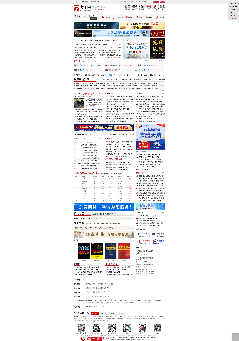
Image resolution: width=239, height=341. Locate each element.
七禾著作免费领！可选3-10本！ (146, 116)
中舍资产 (124, 83)
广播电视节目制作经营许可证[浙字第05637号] (146, 335)
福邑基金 (96, 85)
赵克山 (111, 228)
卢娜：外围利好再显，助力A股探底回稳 (117, 109)
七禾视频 (162, 6)
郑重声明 (147, 337)
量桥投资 (109, 83)
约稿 (90, 16)
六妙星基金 (77, 83)
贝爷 (90, 88)
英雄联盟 (107, 17)
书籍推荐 (77, 240)
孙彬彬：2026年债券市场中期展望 (116, 104)
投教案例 (156, 8)
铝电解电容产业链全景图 (113, 272)
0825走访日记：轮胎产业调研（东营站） (86, 50)
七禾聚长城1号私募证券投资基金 (89, 166)
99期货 (106, 284)
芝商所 (95, 218)
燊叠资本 (115, 85)
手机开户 (233, 12)
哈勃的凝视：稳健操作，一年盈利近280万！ (150, 159)
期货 (112, 79)
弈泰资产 (147, 85)
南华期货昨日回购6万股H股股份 (146, 216)
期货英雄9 (111, 260)
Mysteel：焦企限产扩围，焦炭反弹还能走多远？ (113, 57)
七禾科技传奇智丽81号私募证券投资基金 (89, 158)
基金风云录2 (124, 260)
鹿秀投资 (150, 83)
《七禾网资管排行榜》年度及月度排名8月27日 (150, 181)
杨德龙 (106, 228)
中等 (137, 79)
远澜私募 (102, 83)
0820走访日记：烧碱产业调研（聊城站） (86, 57)
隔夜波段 (124, 79)
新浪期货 (94, 284)
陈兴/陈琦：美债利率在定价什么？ (116, 111)
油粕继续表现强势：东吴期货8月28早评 (117, 162)
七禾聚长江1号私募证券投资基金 (89, 160)
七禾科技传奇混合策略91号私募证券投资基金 (89, 163)
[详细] (93, 106)
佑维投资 (83, 85)
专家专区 (81, 223)
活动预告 (162, 9)
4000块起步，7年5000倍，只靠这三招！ (86, 119)
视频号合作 (233, 6)
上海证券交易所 (157, 300)
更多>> (163, 75)
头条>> (120, 44)
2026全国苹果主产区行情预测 (107, 52)
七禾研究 (127, 6)
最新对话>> (80, 89)
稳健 (134, 79)
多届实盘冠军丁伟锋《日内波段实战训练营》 (150, 97)
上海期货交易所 (102, 300)
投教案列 (77, 264)
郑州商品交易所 (112, 300)
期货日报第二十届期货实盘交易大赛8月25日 (150, 195)
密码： (139, 1)
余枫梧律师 (131, 337)
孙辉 (86, 88)
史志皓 (126, 88)
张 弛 (85, 228)
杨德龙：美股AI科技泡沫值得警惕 (116, 106)
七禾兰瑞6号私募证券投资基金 (89, 153)
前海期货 (106, 288)
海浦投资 (134, 85)
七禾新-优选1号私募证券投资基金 (89, 145)
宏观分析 (161, 17)
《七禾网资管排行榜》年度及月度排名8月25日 (150, 200)
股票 (108, 79)
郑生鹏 (121, 88)
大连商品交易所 (122, 300)
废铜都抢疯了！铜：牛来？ (114, 151)
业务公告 (153, 337)
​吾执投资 (137, 83)
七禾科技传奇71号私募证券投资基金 (89, 150)
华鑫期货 (89, 218)
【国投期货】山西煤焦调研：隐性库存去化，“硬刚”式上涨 (116, 55)
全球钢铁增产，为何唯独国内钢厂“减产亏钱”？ (88, 55)
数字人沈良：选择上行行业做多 (120, 75)
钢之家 (87, 296)
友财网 (111, 284)
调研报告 (127, 9)
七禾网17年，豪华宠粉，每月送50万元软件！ (150, 109)
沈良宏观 (127, 8)
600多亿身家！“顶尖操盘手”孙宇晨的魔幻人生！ (98, 41)
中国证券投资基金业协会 (144, 302)
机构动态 (139, 213)
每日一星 (156, 6)
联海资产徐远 (110, 88)
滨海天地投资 (117, 83)
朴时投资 (150, 88)
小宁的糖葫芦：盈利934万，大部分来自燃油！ (150, 162)
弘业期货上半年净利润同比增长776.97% (148, 220)
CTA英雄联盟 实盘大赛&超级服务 (86, 173)
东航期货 (76, 218)
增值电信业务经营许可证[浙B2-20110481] (124, 335)
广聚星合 (141, 85)
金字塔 (95, 306)
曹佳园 (103, 88)
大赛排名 (134, 8)
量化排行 (148, 9)
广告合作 (137, 337)
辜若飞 (156, 83)
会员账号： (124, 1)
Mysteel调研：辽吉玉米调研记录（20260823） (112, 48)
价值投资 (134, 9)
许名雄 (97, 83)
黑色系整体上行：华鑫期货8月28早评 (148, 218)
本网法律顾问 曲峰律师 (122, 337)
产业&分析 (158, 79)
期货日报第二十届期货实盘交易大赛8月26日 (150, 186)
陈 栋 (76, 228)
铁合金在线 (98, 296)
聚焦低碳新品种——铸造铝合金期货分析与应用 (151, 114)
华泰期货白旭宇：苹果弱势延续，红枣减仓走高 (119, 118)
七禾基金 (148, 8)
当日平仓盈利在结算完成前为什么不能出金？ (88, 269)
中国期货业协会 (110, 302)
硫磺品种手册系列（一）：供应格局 (116, 269)
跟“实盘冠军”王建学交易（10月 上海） (148, 99)
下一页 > (161, 60)
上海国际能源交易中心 (134, 300)
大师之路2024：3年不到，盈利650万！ (117, 156)
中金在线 (100, 284)
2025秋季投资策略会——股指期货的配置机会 (150, 111)
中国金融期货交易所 (91, 300)
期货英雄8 (97, 260)
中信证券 (88, 292)
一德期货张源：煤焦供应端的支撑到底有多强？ (119, 101)
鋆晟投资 (131, 88)
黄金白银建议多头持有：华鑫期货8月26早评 (118, 165)
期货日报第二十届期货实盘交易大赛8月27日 (150, 176)
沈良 (94, 16)
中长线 (130, 79)
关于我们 (142, 337)
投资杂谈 (84, 44)
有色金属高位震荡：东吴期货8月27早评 (148, 225)
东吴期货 (83, 218)
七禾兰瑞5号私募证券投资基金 (89, 155)
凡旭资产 (91, 83)
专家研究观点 (110, 94)
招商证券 (94, 292)
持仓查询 (156, 9)
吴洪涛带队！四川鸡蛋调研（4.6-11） (148, 118)
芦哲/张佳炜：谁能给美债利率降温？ (116, 121)
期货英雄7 (84, 260)
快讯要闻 (134, 6)
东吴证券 (106, 292)
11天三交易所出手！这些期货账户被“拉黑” (87, 121)
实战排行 (141, 9)
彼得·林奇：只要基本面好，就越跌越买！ (94, 75)
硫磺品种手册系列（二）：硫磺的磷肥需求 (118, 267)
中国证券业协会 (100, 302)
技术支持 (113, 337)
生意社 (92, 296)
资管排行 (141, 8)
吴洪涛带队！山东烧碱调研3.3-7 (146, 121)
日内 (119, 79)
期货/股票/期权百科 (112, 264)
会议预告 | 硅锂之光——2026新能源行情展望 (150, 106)
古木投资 (89, 85)
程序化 (146, 79)
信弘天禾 (128, 85)
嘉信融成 (84, 83)
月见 (116, 88)
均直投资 (109, 85)
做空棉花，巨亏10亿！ (81, 114)
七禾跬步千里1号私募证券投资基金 (89, 168)
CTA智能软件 (119, 17)
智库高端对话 (85, 79)
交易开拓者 (101, 306)
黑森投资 (102, 85)
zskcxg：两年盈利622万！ (144, 169)
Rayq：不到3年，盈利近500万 (145, 167)
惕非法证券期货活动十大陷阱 (83, 274)
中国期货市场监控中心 (129, 302)
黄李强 (96, 228)
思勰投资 (154, 85)
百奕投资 (131, 83)
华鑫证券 (100, 292)
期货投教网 (88, 306)
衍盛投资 (76, 85)
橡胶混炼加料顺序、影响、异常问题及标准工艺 (119, 274)
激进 (141, 79)
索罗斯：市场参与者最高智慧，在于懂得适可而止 (147, 75)
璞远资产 (143, 83)
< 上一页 (147, 60)
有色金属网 (106, 296)
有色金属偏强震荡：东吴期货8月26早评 (117, 167)
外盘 (115, 79)
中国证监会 (119, 302)
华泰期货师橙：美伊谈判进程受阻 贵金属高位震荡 (106, 223)
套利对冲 (151, 79)
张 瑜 (81, 228)
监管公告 (162, 8)
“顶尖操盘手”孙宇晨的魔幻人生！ (85, 96)
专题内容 (77, 94)
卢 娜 (100, 228)
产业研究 (97, 44)
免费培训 (131, 17)
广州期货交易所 (147, 300)
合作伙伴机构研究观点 (113, 159)
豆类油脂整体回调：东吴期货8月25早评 (117, 169)
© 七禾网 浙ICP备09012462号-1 (88, 335)
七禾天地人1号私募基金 (89, 147)
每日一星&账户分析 (143, 151)
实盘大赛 (148, 6)
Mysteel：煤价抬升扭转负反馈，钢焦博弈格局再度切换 (90, 52)
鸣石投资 (122, 85)
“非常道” (144, 88)
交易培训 (141, 6)
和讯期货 (88, 284)
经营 (163, 79)
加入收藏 (81, 1)
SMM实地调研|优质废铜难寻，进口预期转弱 (111, 50)
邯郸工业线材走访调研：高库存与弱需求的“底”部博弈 (90, 48)
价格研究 (104, 44)
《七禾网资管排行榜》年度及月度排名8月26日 (150, 190)
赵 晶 (90, 228)
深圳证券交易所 (90, 302)
